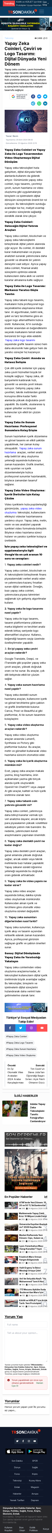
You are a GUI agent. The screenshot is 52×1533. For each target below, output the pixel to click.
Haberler (17, 1493)
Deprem (35, 1500)
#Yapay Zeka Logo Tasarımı (19, 1043)
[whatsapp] (39, 103)
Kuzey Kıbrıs (35, 1480)
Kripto (35, 1474)
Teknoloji (9, 38)
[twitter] (45, 96)
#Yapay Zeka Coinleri (16, 1036)
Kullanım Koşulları (8, 1529)
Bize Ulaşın (22, 1529)
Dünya (17, 1467)
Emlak (17, 1487)
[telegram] (33, 103)
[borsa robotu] (26, 23)
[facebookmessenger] (39, 96)
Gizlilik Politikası (33, 1529)
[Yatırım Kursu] (26, 1169)
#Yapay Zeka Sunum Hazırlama (21, 1049)
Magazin (35, 1487)
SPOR (35, 1461)
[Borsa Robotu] (26, 1007)
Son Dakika (17, 1461)
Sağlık (35, 1467)
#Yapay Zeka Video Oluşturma (20, 1055)
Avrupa (35, 1493)
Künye (46, 1529)
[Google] (15, 1451)
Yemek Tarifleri (17, 1500)
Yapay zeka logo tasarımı (20, 340)
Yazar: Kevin (12, 136)
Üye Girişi (44, 3)
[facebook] (33, 96)
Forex (17, 1474)
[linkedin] (45, 103)
